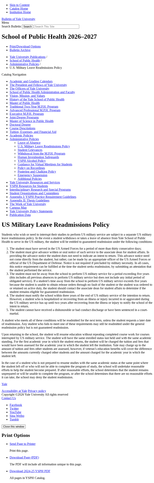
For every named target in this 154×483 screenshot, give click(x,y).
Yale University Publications (28, 57)
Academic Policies (21, 135)
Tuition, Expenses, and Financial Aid (33, 132)
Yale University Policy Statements (31, 211)
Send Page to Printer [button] (22, 444)
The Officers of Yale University (29, 88)
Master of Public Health (25, 103)
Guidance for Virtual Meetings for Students (45, 164)
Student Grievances (30, 150)
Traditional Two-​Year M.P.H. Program (34, 106)
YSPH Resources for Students (29, 186)
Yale (4, 384)
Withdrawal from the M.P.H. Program (41, 153)
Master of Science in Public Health (32, 121)
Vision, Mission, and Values (27, 95)
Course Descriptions (22, 128)
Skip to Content (19, 5)
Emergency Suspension (32, 175)
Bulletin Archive (20, 50)
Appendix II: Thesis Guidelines (29, 200)
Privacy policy (37, 391)
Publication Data (20, 215)
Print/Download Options (25, 46)
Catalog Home (19, 8)
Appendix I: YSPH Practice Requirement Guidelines (43, 196)
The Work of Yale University (28, 204)
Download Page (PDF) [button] (24, 457)
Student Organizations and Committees (34, 193)
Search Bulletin (11, 26)
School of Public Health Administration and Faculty (42, 92)
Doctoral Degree (20, 124)
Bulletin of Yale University (18, 19)
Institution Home (20, 12)
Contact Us (9, 398)
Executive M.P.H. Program (27, 113)
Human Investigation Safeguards (38, 157)
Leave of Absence (29, 142)
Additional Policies (30, 178)
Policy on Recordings (31, 168)
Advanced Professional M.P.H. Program (35, 110)
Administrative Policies (24, 64)
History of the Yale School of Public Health (37, 99)
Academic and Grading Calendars (31, 81)
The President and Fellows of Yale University (38, 85)
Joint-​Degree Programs (24, 117)
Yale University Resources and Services (35, 182)
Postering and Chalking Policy (37, 171)
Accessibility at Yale (14, 391)
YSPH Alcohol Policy (32, 160)
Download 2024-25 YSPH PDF (30, 471)
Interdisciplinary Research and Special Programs (40, 189)
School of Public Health (25, 60)
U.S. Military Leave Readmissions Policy (44, 146)
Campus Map (18, 207)
